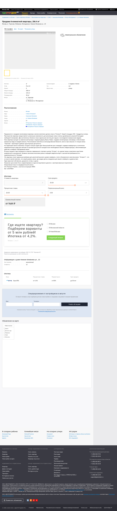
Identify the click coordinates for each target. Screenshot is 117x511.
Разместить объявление (14, 500)
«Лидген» (21, 490)
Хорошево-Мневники (31, 116)
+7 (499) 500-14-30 (96, 469)
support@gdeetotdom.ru (97, 477)
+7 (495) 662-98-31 (96, 461)
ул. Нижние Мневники (31, 118)
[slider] (75, 185)
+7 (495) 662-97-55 (96, 454)
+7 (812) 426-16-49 (96, 463)
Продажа (25, 13)
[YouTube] (34, 500)
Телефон (36, 301)
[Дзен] (37, 500)
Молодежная (30, 126)
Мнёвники (29, 124)
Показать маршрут (37, 123)
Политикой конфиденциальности (46, 311)
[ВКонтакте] (28, 500)
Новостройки (41, 13)
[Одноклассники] (31, 500)
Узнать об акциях (74, 304)
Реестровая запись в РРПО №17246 (74, 490)
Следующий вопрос (55, 237)
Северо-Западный (30, 113)
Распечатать (10, 214)
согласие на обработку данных (92, 494)
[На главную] (11, 13)
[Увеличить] (53, 33)
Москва (28, 111)
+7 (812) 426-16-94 (96, 456)
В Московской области (56, 228)
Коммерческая (51, 13)
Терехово (29, 123)
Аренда (32, 13)
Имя (7, 301)
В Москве (52, 224)
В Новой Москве (54, 231)
